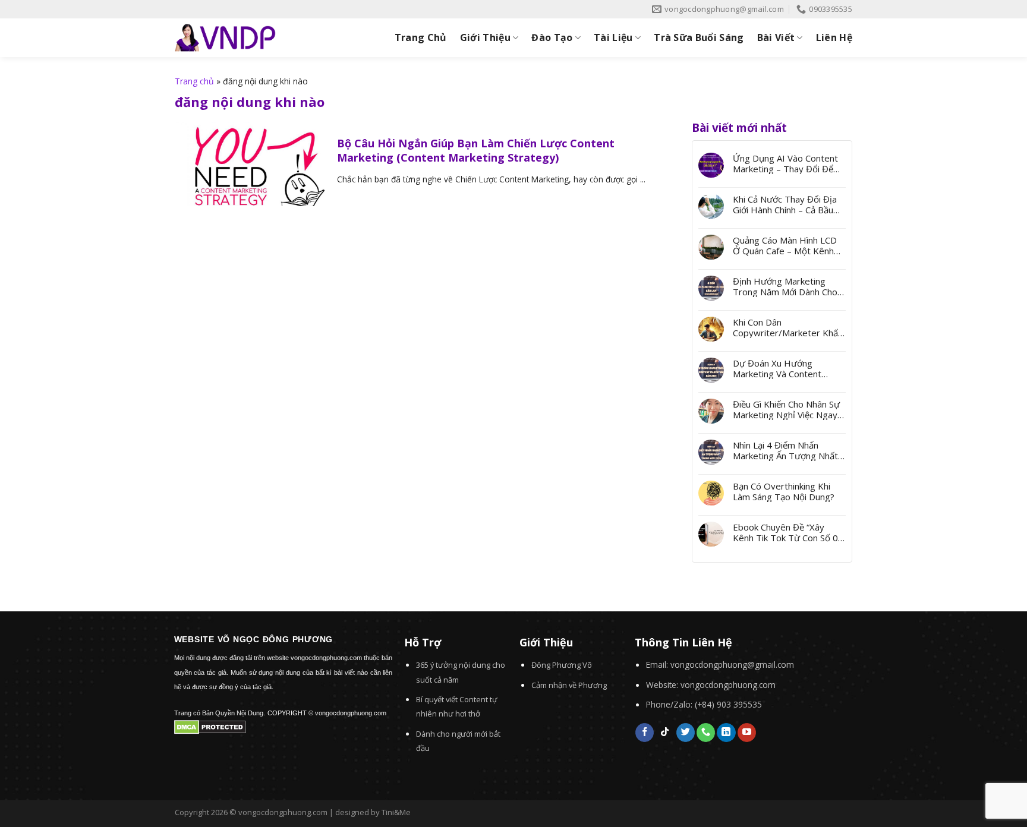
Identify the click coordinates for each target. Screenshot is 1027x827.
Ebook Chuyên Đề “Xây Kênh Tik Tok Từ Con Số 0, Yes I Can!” (786, 532)
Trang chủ (194, 81)
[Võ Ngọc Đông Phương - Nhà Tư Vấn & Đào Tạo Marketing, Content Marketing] (225, 38)
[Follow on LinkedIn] (726, 732)
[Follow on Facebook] (644, 732)
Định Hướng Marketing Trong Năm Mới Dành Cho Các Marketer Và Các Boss (786, 286)
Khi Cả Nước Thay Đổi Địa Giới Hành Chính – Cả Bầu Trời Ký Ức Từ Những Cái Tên (785, 204)
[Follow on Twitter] (685, 732)
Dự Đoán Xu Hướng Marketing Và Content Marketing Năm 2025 (777, 368)
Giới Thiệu (485, 37)
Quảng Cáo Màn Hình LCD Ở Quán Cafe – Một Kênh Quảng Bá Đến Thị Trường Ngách (786, 245)
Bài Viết (776, 37)
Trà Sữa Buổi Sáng (699, 37)
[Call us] (706, 732)
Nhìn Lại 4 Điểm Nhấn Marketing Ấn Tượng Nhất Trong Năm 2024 (785, 450)
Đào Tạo (551, 37)
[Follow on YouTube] (747, 732)
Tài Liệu (613, 37)
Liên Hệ (834, 37)
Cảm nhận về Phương (569, 685)
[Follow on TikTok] (665, 732)
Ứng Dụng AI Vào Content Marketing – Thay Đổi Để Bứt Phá (785, 163)
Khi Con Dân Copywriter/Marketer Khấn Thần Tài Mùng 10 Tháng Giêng (788, 327)
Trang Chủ (421, 37)
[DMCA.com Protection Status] (210, 726)
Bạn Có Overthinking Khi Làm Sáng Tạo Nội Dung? (783, 491)
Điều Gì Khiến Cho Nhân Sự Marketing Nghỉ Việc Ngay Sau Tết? (786, 409)
